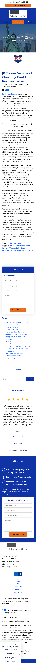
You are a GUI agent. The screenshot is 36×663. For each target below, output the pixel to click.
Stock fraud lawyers (9, 94)
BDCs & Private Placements (15, 325)
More (30, 22)
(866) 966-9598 (14, 561)
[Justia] (20, 574)
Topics (5, 318)
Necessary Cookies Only (10, 657)
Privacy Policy (18, 587)
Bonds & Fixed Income (13, 327)
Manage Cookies (9, 613)
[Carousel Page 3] (22, 436)
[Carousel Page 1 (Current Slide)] (14, 436)
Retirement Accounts (13, 356)
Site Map (18, 589)
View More (18, 443)
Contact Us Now (18, 310)
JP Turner (11, 248)
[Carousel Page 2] (18, 436)
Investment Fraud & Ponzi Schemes (18, 346)
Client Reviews (18, 390)
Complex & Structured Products (16, 334)
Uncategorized (15, 243)
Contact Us (18, 22)
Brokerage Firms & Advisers (15, 332)
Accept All (10, 653)
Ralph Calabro (21, 248)
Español (8, 341)
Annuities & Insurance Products (16, 322)
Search (29, 379)
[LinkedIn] (16, 574)
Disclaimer (18, 584)
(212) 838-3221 (14, 564)
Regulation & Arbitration (14, 353)
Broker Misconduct (12, 330)
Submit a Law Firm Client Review (18, 450)
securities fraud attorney (11, 250)
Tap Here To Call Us (18, 5)
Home (6, 22)
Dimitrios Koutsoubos (16, 246)
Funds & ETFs (10, 344)
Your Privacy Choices (14, 610)
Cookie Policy (28, 610)
